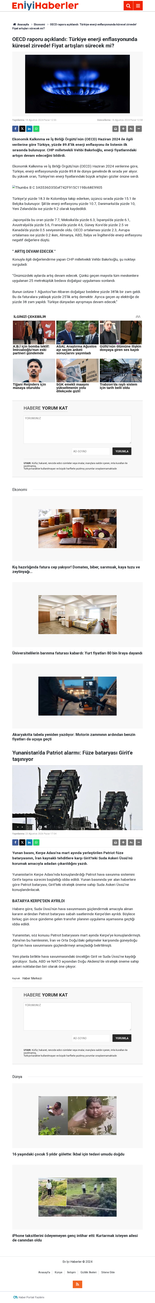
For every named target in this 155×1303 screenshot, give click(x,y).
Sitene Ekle (108, 1272)
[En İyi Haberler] (45, 5)
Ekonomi (39, 24)
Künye (58, 1272)
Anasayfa (23, 24)
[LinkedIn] (29, 129)
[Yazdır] (115, 129)
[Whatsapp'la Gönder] (36, 129)
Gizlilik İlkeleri (89, 1272)
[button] (123, 129)
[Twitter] (22, 129)
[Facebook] (15, 129)
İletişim (71, 1272)
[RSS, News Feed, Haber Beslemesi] (77, 1284)
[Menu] (138, 6)
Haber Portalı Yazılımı (31, 1297)
